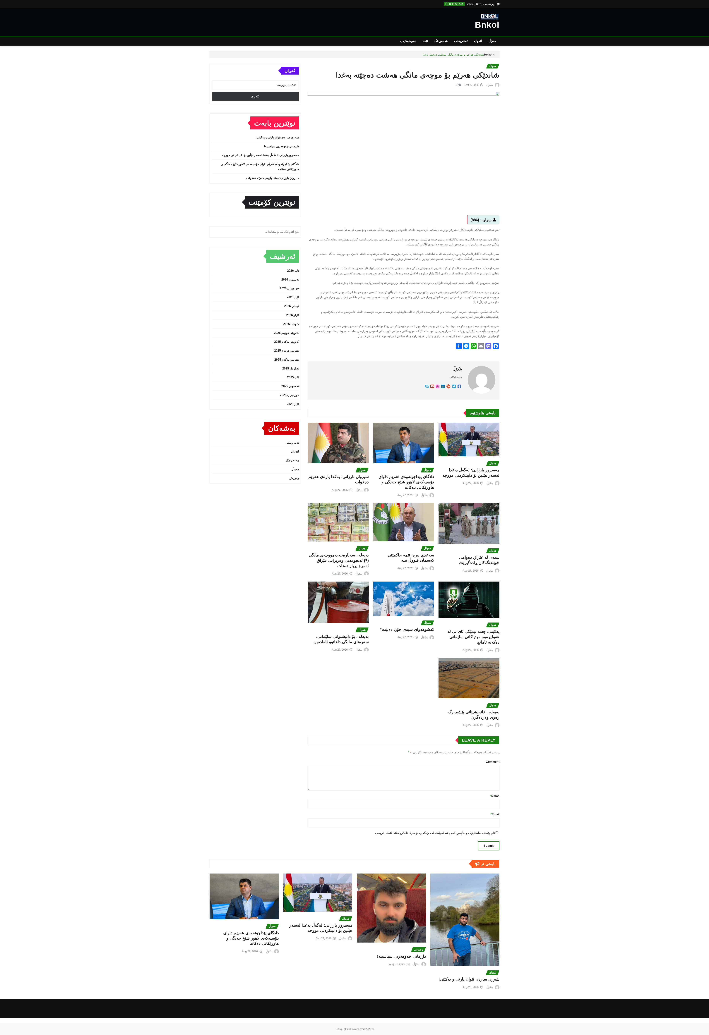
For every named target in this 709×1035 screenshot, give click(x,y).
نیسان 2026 (291, 306)
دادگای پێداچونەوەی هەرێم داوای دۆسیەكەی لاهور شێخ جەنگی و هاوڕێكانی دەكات (406, 481)
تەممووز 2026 (290, 279)
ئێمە (425, 40)
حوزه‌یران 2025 (289, 395)
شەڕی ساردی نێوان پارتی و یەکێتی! (277, 137)
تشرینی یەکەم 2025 (286, 359)
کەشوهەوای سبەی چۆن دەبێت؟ (407, 629)
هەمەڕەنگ (441, 40)
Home (487, 54)
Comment (492, 761)
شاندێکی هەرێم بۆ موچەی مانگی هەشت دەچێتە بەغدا (453, 54)
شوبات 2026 (291, 324)
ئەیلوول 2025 (290, 368)
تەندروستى (460, 40)
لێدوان (478, 40)
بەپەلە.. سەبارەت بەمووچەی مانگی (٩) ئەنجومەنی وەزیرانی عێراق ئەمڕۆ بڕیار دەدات (339, 560)
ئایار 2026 (293, 297)
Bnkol (487, 25)
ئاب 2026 (293, 270)
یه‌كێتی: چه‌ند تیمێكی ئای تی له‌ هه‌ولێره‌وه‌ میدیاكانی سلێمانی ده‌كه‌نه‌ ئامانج (473, 636)
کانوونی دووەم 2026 (286, 332)
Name (494, 796)
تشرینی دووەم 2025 (286, 350)
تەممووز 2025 (290, 386)
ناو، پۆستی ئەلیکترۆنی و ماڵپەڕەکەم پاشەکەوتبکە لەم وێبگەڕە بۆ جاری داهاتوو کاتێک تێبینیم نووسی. (434, 832)
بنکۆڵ (489, 84)
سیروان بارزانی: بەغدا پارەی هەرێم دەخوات (272, 178)
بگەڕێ (255, 96)
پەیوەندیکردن (408, 40)
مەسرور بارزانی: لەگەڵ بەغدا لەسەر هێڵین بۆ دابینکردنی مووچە (260, 155)
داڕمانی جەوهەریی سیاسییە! (281, 146)
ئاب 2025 (293, 377)
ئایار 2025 (293, 404)
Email (495, 814)
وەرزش (294, 478)
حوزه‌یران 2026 (289, 288)
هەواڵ (492, 40)
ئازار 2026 (292, 315)
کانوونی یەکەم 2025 (286, 341)
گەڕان (290, 70)
